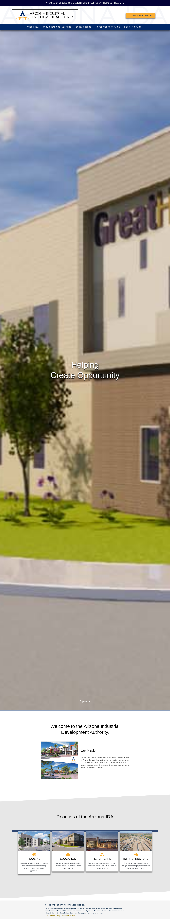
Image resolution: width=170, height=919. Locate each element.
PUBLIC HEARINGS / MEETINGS (57, 27)
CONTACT (136, 27)
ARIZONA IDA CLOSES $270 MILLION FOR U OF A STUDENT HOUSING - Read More (85, 3)
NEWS (127, 27)
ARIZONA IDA (33, 27)
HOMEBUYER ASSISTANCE (108, 27)
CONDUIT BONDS (83, 27)
